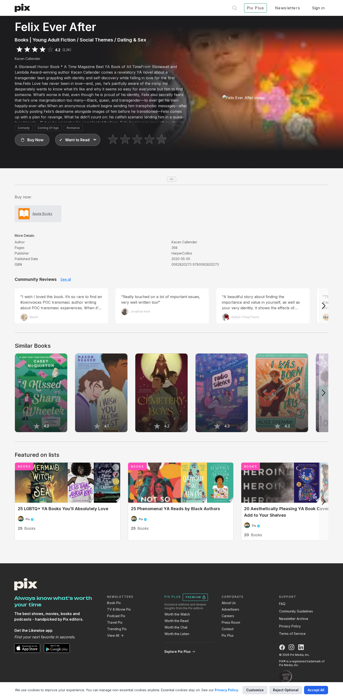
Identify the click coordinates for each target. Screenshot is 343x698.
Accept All (316, 690)
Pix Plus (228, 635)
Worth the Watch (177, 614)
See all (65, 279)
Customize (255, 690)
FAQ (282, 604)
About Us (229, 603)
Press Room (231, 622)
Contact (228, 629)
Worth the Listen (176, 634)
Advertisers (230, 609)
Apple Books (42, 214)
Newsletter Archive (293, 619)
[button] (32, 140)
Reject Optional (285, 690)
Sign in (318, 8)
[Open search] (234, 8)
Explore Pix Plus (177, 651)
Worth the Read (176, 621)
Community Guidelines (296, 611)
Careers (228, 616)
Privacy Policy (290, 626)
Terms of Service (292, 634)
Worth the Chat (175, 627)
